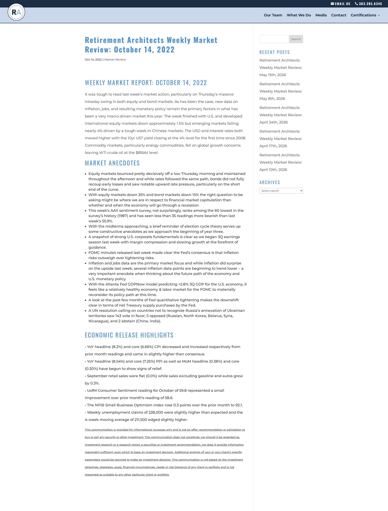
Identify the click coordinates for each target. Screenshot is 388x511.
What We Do (299, 15)
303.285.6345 (370, 3)
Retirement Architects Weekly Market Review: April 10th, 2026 (280, 162)
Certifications (363, 15)
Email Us (342, 3)
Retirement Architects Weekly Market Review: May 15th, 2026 (280, 67)
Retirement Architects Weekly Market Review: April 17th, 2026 (280, 138)
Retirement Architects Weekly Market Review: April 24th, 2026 (280, 115)
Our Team (273, 15)
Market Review (115, 59)
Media (321, 15)
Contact (338, 15)
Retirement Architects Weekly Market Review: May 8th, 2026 (280, 91)
